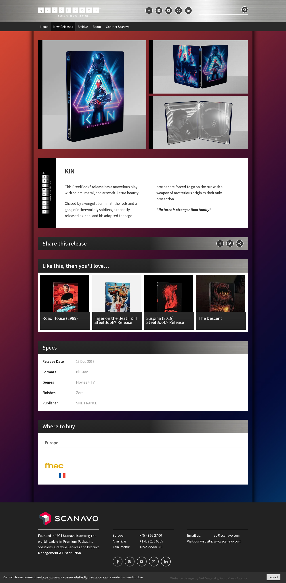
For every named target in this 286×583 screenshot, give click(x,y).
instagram (159, 10)
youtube (168, 10)
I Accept (273, 577)
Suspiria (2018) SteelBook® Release (169, 302)
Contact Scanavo (118, 26)
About (96, 26)
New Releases (63, 26)
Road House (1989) (65, 302)
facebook (149, 10)
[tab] (143, 443)
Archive (83, 26)
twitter (178, 10)
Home (44, 26)
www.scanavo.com (227, 541)
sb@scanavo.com (227, 535)
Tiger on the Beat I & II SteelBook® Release (117, 302)
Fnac (54, 466)
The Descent (221, 302)
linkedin (188, 10)
